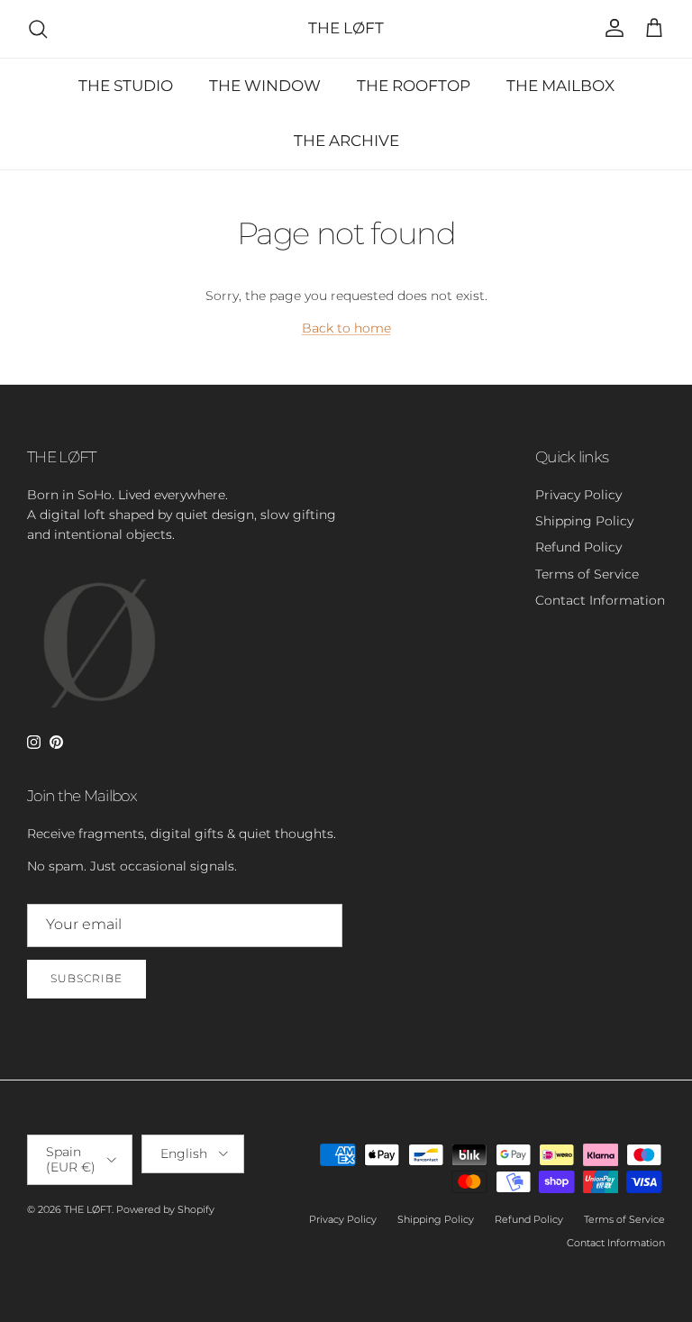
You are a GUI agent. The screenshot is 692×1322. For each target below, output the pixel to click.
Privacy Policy (578, 495)
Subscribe (86, 978)
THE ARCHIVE (346, 141)
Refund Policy (578, 547)
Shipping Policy (584, 521)
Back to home (346, 328)
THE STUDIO (125, 86)
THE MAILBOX (560, 86)
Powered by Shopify (165, 1209)
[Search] (38, 29)
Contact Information (600, 600)
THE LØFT (88, 1209)
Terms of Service (587, 574)
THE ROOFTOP (413, 86)
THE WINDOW (265, 86)
